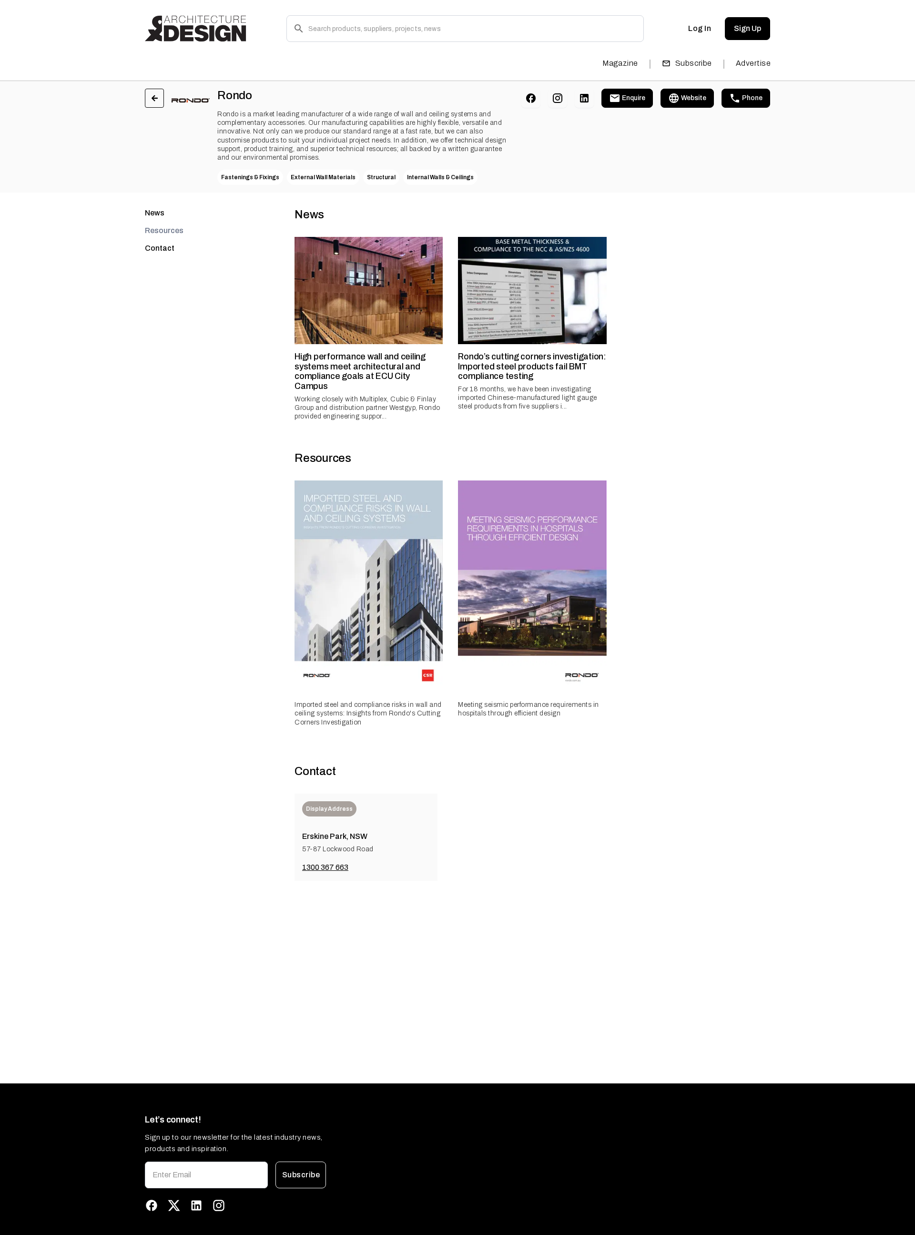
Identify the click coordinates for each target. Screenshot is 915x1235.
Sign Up (747, 28)
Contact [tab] (159, 248)
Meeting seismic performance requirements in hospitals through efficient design (528, 709)
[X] (174, 1205)
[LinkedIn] (584, 98)
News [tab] (154, 213)
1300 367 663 (325, 867)
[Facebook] (530, 98)
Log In (699, 28)
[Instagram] (557, 98)
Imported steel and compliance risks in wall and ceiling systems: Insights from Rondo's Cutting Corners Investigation (368, 713)
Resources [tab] (164, 230)
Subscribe (693, 63)
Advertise (753, 63)
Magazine (620, 63)
